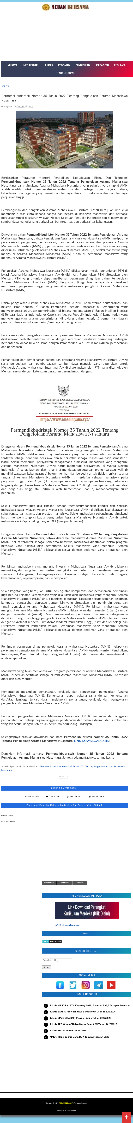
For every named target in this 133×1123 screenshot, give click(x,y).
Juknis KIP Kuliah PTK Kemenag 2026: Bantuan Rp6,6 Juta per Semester (90, 1005)
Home (80, 883)
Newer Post (49, 883)
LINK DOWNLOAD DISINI (92, 740)
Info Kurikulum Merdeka (67, 925)
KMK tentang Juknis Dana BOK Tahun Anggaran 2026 (79, 1037)
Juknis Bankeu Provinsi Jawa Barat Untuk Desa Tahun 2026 (83, 1011)
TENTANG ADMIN (67, 73)
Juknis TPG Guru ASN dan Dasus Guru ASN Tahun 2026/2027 (83, 1024)
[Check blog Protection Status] (52, 942)
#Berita (63, 777)
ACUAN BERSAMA (66, 1103)
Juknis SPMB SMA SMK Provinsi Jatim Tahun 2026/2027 (80, 1018)
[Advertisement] (87, 1068)
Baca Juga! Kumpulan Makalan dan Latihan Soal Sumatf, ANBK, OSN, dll (64, 805)
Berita (5, 86)
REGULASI (120, 65)
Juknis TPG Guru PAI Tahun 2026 (68, 1030)
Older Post (64, 883)
